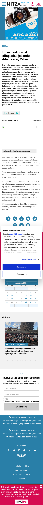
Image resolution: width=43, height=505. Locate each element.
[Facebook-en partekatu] (8, 218)
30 (22, 289)
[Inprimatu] (28, 225)
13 (21, 295)
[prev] (7, 283)
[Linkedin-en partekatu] (21, 225)
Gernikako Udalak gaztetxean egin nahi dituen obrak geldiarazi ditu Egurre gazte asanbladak (20, 351)
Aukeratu (20, 274)
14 (40, 120)
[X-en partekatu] (15, 218)
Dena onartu (21, 267)
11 (12, 295)
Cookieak (21, 479)
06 (37, 120)
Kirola (5, 46)
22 (31, 299)
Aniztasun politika (22, 470)
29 (18, 289)
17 (7, 299)
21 (26, 299)
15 (31, 295)
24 (7, 302)
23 (35, 299)
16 (35, 295)
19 (16, 299)
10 (7, 295)
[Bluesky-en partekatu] (28, 218)
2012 (34, 120)
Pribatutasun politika (21, 474)
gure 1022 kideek (16, 234)
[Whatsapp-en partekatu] (15, 225)
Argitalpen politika (21, 466)
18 (12, 299)
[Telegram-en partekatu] (35, 218)
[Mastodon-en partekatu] (21, 218)
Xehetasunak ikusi (29, 260)
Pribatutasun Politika (12, 401)
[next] (36, 283)
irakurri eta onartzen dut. (22, 401)
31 (27, 289)
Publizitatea (21, 445)
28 (13, 289)
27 (8, 289)
